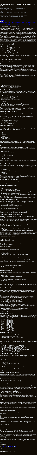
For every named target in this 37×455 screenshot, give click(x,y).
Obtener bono (2, 20)
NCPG (15, 446)
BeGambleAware (11, 446)
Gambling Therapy (5, 446)
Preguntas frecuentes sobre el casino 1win (24, 24)
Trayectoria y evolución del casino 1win (6, 22)
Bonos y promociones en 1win (16, 22)
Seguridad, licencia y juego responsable (12, 24)
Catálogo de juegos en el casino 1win (27, 22)
